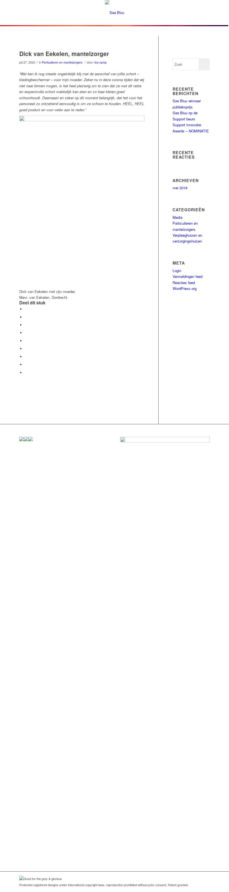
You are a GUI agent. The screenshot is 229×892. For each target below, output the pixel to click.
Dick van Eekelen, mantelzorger (64, 53)
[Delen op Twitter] (26, 317)
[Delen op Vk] (26, 356)
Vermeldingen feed (187, 276)
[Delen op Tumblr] (26, 348)
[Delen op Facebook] (26, 309)
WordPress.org (185, 288)
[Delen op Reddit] (26, 364)
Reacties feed (184, 282)
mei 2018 (180, 187)
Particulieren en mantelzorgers (62, 62)
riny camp (100, 62)
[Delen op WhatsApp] (26, 325)
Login (177, 270)
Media (177, 217)
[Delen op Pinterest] (26, 332)
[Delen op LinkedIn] (26, 340)
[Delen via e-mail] (26, 372)
